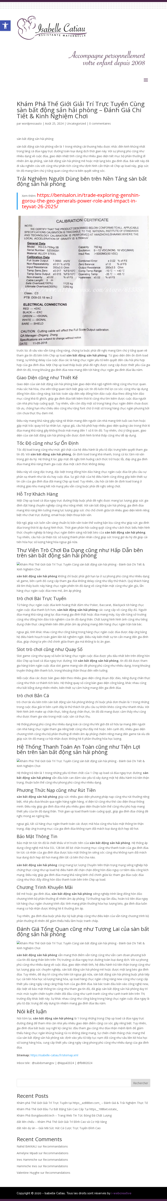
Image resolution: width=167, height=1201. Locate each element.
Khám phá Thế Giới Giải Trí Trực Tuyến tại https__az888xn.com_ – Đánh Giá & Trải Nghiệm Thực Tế (82, 1103)
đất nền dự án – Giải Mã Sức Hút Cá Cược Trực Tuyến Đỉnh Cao (59, 1128)
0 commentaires (100, 123)
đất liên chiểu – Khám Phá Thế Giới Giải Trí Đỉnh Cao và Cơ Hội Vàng (62, 1122)
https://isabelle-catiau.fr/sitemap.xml (54, 1055)
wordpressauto (32, 123)
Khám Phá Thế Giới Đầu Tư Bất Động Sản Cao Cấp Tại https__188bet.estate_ (67, 1109)
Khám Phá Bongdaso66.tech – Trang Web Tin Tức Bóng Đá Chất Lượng (64, 1115)
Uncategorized (76, 123)
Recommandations (55, 1146)
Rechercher (140, 1083)
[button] (5, 25)
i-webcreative (121, 1193)
